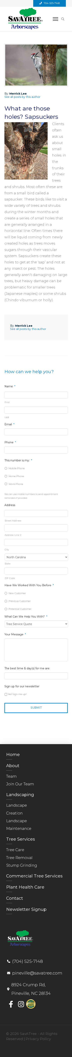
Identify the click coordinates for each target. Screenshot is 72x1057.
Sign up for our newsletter (21, 686)
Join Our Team (20, 784)
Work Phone (16, 484)
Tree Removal (19, 857)
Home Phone (16, 476)
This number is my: (18, 460)
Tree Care (15, 849)
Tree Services (20, 839)
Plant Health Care (25, 887)
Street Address (13, 520)
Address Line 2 (13, 535)
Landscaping (20, 794)
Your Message (15, 634)
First (7, 402)
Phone (10, 442)
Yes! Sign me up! (17, 694)
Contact (14, 898)
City (7, 549)
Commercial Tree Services (34, 876)
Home (13, 754)
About (12, 765)
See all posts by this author (22, 97)
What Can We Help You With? (25, 616)
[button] (55, 19)
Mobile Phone (17, 468)
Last (7, 417)
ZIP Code (10, 578)
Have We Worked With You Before (29, 585)
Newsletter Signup (26, 909)
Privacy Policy (38, 1038)
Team (11, 776)
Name (9, 386)
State (8, 563)
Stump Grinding (21, 865)
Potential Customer (20, 609)
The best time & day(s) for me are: (27, 668)
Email (9, 424)
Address (9, 505)
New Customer (17, 593)
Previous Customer (20, 601)
